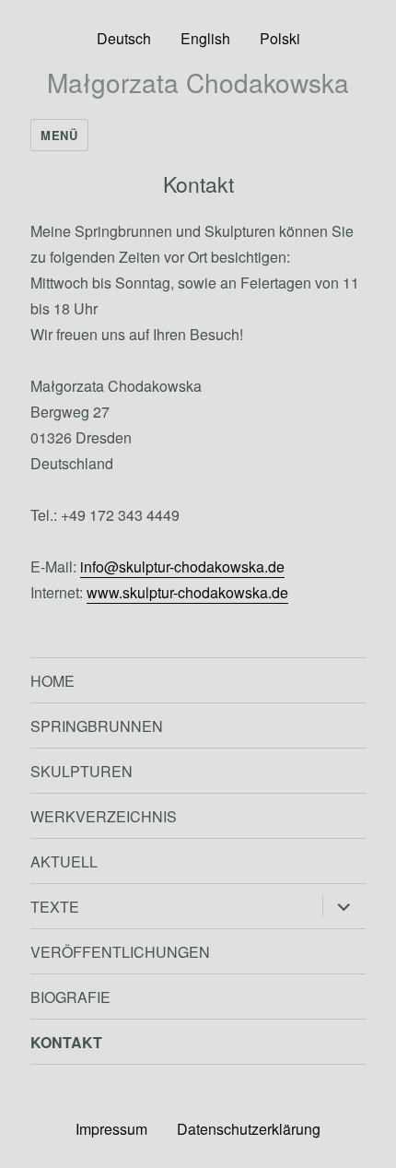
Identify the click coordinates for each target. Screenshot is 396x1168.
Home (52, 680)
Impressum (111, 1128)
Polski (280, 38)
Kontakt (66, 1042)
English (205, 38)
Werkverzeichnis (103, 816)
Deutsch (124, 38)
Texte (54, 906)
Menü (59, 135)
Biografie (70, 997)
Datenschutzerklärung (248, 1128)
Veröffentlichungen (120, 951)
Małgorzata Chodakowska (198, 82)
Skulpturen (81, 771)
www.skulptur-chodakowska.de (187, 592)
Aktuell (64, 861)
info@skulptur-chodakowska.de (182, 566)
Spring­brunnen (96, 726)
